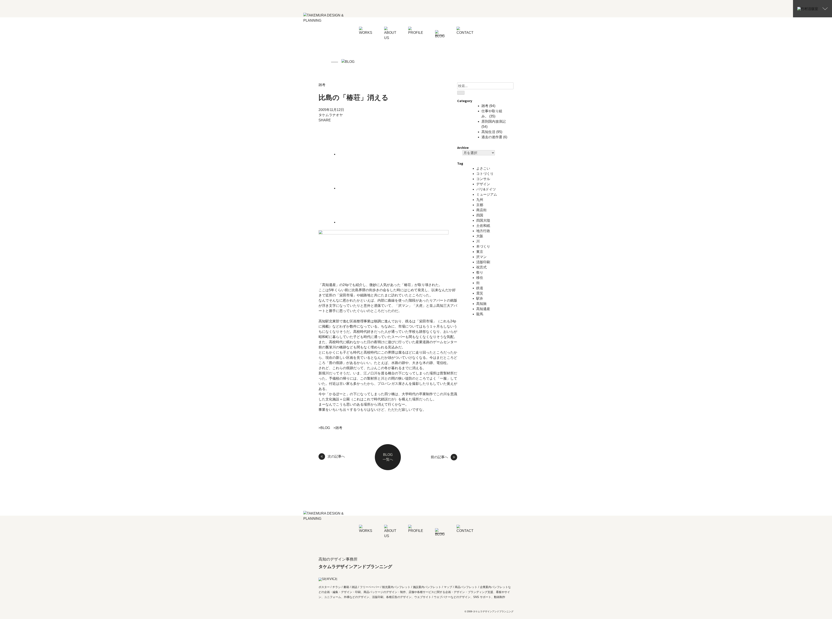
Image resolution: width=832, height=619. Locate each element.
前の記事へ (439, 457)
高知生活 (488, 132)
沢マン (481, 257)
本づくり (483, 246)
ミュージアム (486, 194)
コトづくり (485, 173)
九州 (479, 199)
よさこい (483, 168)
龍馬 (479, 314)
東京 (479, 251)
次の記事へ (336, 456)
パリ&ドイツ (486, 189)
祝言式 (481, 267)
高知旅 (481, 303)
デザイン (483, 184)
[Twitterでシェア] (370, 154)
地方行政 (483, 231)
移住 (479, 277)
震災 (479, 293)
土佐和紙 (483, 225)
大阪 (479, 236)
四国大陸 (483, 220)
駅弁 (479, 298)
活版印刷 (483, 262)
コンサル (483, 179)
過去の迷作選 (491, 137)
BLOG (325, 428)
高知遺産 (483, 309)
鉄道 (479, 288)
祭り (479, 272)
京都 (479, 205)
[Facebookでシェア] (370, 188)
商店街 (481, 210)
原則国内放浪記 (493, 121)
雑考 (321, 85)
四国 (479, 215)
